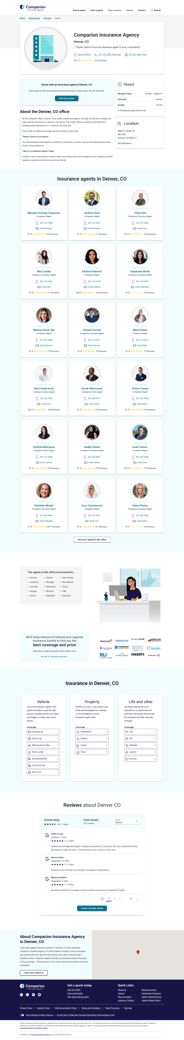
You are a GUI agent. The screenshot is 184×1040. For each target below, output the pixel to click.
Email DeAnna (94, 287)
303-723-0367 (94, 223)
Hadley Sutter (92, 447)
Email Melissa (46, 345)
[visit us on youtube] (39, 994)
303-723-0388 (46, 223)
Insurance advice (149, 990)
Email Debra (142, 521)
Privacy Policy (26, 1008)
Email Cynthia (46, 462)
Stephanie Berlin (140, 271)
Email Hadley (94, 462)
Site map (128, 1008)
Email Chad (142, 228)
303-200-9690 (142, 398)
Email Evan (142, 462)
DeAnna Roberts (92, 271)
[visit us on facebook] (21, 994)
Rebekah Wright (44, 505)
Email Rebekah (46, 521)
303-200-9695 (46, 515)
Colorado (47, 18)
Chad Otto (140, 212)
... (125, 899)
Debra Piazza (140, 505)
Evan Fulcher (140, 447)
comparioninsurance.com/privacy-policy (34, 1028)
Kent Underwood (44, 388)
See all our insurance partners (54, 656)
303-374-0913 (142, 340)
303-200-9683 (142, 515)
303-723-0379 (94, 281)
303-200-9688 (46, 340)
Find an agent (79, 10)
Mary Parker (140, 329)
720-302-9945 (46, 398)
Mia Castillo (44, 271)
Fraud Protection (112, 1008)
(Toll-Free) (110, 54)
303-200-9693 (142, 457)
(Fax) (138, 54)
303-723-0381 (94, 515)
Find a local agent (75, 993)
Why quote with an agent (78, 997)
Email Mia (46, 287)
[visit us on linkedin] (27, 994)
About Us (122, 990)
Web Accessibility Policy (66, 1008)
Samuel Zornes (92, 329)
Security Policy (43, 1008)
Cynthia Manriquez (44, 447)
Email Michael (46, 228)
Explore (129, 10)
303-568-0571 (94, 398)
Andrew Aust (92, 212)
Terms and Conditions (90, 1008)
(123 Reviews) (100, 60)
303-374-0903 (46, 281)
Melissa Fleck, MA (44, 329)
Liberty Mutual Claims (151, 1000)
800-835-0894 (73, 990)
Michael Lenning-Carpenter (44, 212)
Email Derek (94, 404)
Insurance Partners (126, 1000)
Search (157, 10)
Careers (142, 10)
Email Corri (94, 521)
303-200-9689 (142, 223)
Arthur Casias (140, 388)
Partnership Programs (151, 993)
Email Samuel (94, 345)
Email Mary (142, 345)
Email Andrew (94, 228)
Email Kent (46, 404)
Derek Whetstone (92, 388)
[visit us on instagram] (33, 994)
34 (131, 899)
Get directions (124, 143)
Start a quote (96, 10)
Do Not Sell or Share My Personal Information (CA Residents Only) (86, 1015)
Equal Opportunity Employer (41, 1034)
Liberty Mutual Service (151, 997)
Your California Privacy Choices (39, 1015)
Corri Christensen (92, 505)
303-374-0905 (142, 281)
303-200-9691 (94, 457)
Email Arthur (142, 404)
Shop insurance (114, 10)
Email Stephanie (142, 287)
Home (22, 18)
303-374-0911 (94, 340)
